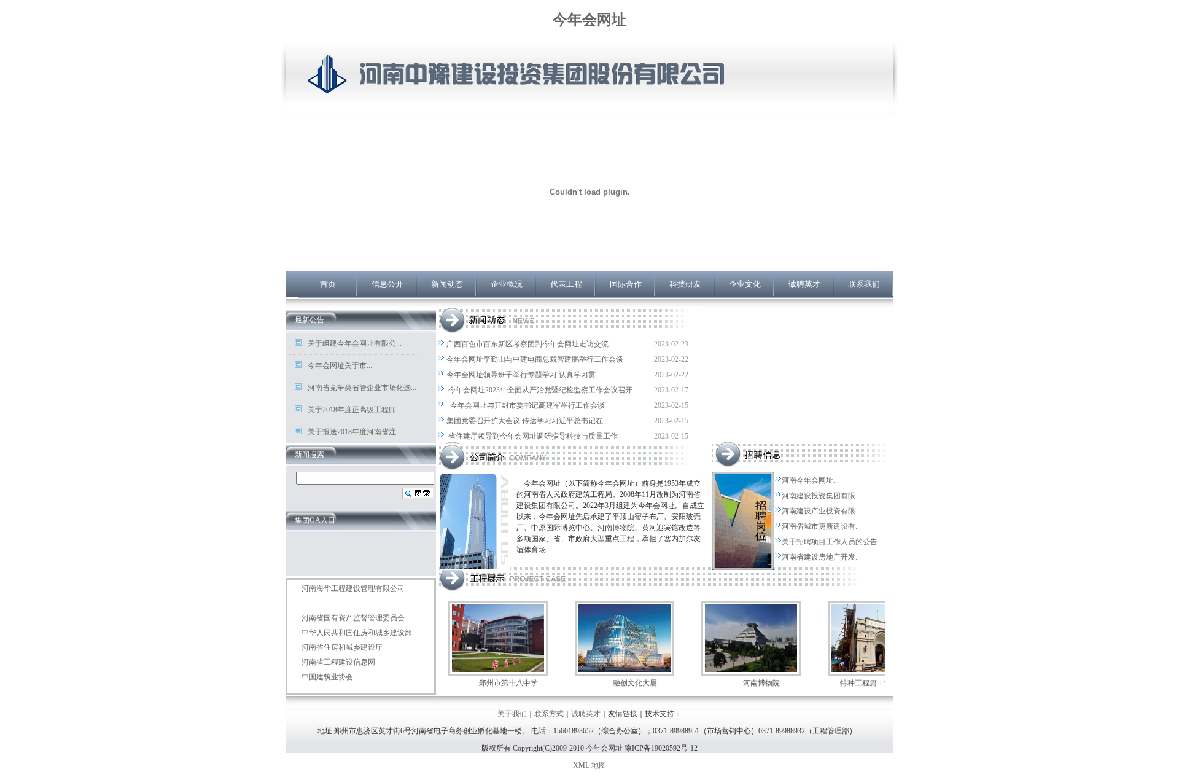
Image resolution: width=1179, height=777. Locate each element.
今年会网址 (589, 20)
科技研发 (685, 284)
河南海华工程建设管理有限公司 (353, 588)
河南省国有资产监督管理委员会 (353, 618)
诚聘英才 (804, 284)
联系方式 (549, 713)
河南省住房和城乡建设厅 (342, 647)
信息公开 (387, 284)
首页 (328, 284)
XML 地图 (589, 765)
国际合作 (626, 284)
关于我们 (512, 713)
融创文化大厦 (635, 683)
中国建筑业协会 (327, 677)
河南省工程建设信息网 (338, 662)
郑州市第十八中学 (508, 683)
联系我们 (864, 284)
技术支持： (663, 713)
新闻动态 (447, 284)
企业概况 (507, 284)
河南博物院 (761, 683)
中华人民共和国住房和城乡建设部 (357, 632)
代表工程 (566, 284)
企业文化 (745, 284)
